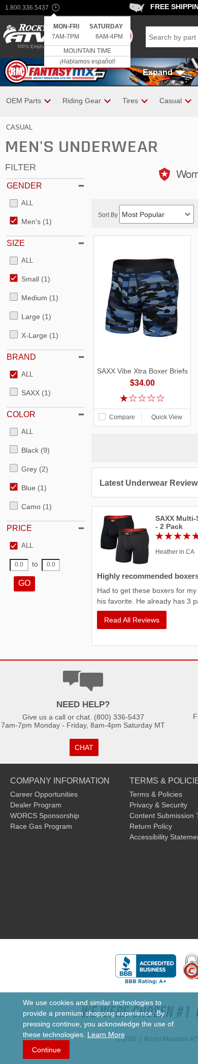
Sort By (108, 214)
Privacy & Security (158, 805)
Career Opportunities (44, 794)
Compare (122, 417)
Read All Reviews (131, 620)
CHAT (84, 747)
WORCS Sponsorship (44, 815)
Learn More (106, 1034)
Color (21, 414)
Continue (46, 1050)
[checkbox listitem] (21, 203)
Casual (19, 127)
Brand (21, 357)
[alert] (87, 42)
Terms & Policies (155, 794)
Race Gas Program (41, 826)
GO (24, 583)
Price (19, 528)
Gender (24, 185)
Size (16, 243)
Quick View (166, 417)
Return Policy (150, 826)
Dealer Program (35, 805)
